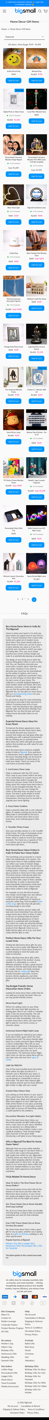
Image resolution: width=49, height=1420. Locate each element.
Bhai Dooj (29, 1347)
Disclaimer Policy (32, 1331)
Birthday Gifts (7, 1350)
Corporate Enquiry (9, 1324)
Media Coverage (8, 1321)
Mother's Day (7, 1343)
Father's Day (6, 1347)
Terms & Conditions (34, 1327)
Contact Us (6, 1318)
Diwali (28, 1350)
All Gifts (5, 1331)
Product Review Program (12, 1328)
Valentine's (30, 1360)
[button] (8, 115)
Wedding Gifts (7, 1357)
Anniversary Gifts (9, 1353)
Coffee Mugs (7, 1369)
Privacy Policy (31, 1334)
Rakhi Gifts (30, 1343)
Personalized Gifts (9, 1373)
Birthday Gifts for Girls (35, 1373)
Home (4, 29)
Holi (27, 1357)
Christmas (29, 1353)
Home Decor (7, 1379)
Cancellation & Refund (35, 1318)
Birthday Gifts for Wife (35, 1382)
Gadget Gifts (7, 1376)
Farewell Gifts (7, 1360)
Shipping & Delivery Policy (14, 1409)
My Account (30, 1314)
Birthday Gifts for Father (36, 1386)
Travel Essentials (8, 1383)
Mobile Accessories (10, 1386)
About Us (5, 1314)
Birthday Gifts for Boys (35, 1369)
